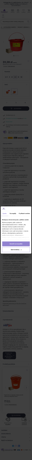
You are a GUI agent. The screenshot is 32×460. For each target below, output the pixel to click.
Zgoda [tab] (4, 213)
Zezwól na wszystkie (16, 244)
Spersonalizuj (15, 249)
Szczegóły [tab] (13, 213)
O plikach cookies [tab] (24, 213)
